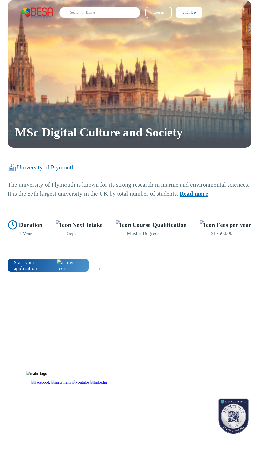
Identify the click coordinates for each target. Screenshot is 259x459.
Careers (204, 351)
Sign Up (189, 12)
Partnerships (207, 342)
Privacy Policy (209, 368)
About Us (205, 333)
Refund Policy (209, 377)
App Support (170, 351)
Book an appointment (176, 401)
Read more (194, 193)
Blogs (165, 333)
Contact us (168, 410)
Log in (158, 12)
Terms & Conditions (213, 360)
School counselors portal (178, 419)
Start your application (25, 265)
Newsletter (168, 342)
